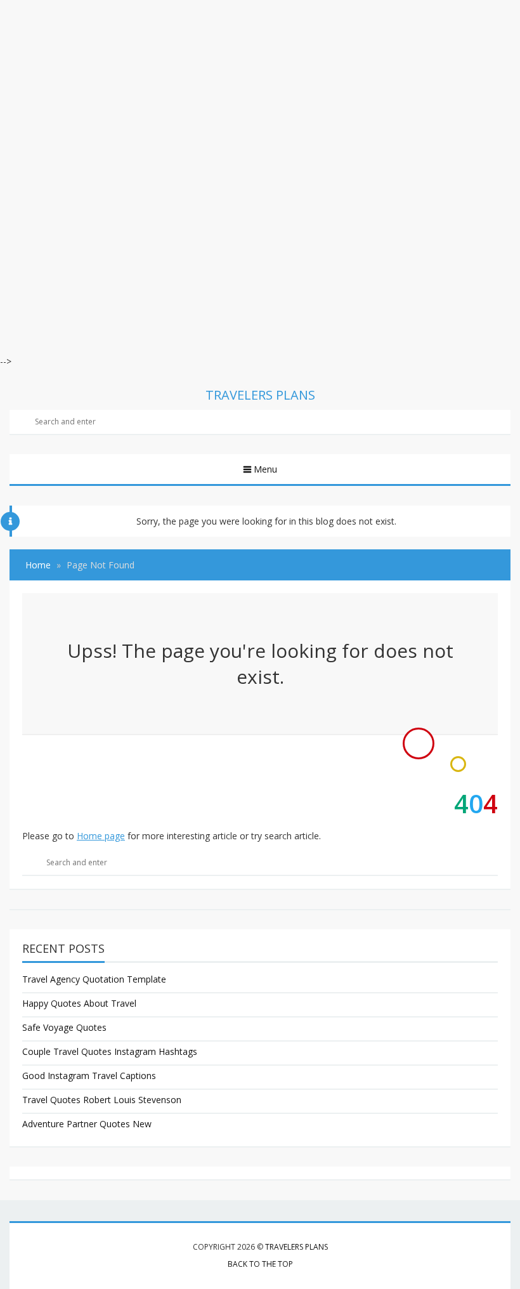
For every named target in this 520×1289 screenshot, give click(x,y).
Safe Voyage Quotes (64, 1027)
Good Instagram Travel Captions (89, 1076)
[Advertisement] (260, 89)
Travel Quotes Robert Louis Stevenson (101, 1100)
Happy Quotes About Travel (79, 1003)
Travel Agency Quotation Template (94, 979)
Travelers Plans (296, 1246)
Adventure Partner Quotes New (87, 1124)
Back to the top (260, 1264)
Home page (101, 836)
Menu (265, 469)
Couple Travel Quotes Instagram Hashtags (109, 1051)
